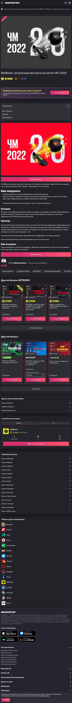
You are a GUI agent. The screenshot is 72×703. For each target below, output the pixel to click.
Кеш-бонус (36, 271)
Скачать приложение (37, 444)
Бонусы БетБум (7, 271)
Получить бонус (59, 93)
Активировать (35, 380)
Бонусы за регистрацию (8, 660)
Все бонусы (36, 389)
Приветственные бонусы (9, 662)
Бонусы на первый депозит (9, 655)
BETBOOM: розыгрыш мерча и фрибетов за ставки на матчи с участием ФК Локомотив (35, 307)
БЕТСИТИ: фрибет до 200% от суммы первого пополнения (35, 362)
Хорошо (5, 700)
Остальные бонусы (36, 328)
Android (18, 423)
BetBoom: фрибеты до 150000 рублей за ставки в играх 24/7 (59, 306)
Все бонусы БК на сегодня (9, 650)
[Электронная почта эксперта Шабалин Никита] (5, 266)
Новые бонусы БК (6, 653)
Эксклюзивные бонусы (8, 664)
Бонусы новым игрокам (52, 271)
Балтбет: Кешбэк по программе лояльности (10, 361)
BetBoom (14, 429)
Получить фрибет (59, 319)
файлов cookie (44, 696)
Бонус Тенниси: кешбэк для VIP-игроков (59, 362)
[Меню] (2, 2)
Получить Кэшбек (59, 380)
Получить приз (36, 319)
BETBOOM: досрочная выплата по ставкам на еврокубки (10, 306)
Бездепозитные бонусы (8, 657)
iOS (53, 423)
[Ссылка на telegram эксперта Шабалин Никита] (2, 266)
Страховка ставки (23, 271)
